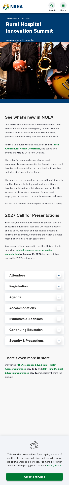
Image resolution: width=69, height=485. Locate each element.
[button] (62, 3)
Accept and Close (34, 477)
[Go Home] (13, 6)
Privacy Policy (54, 465)
